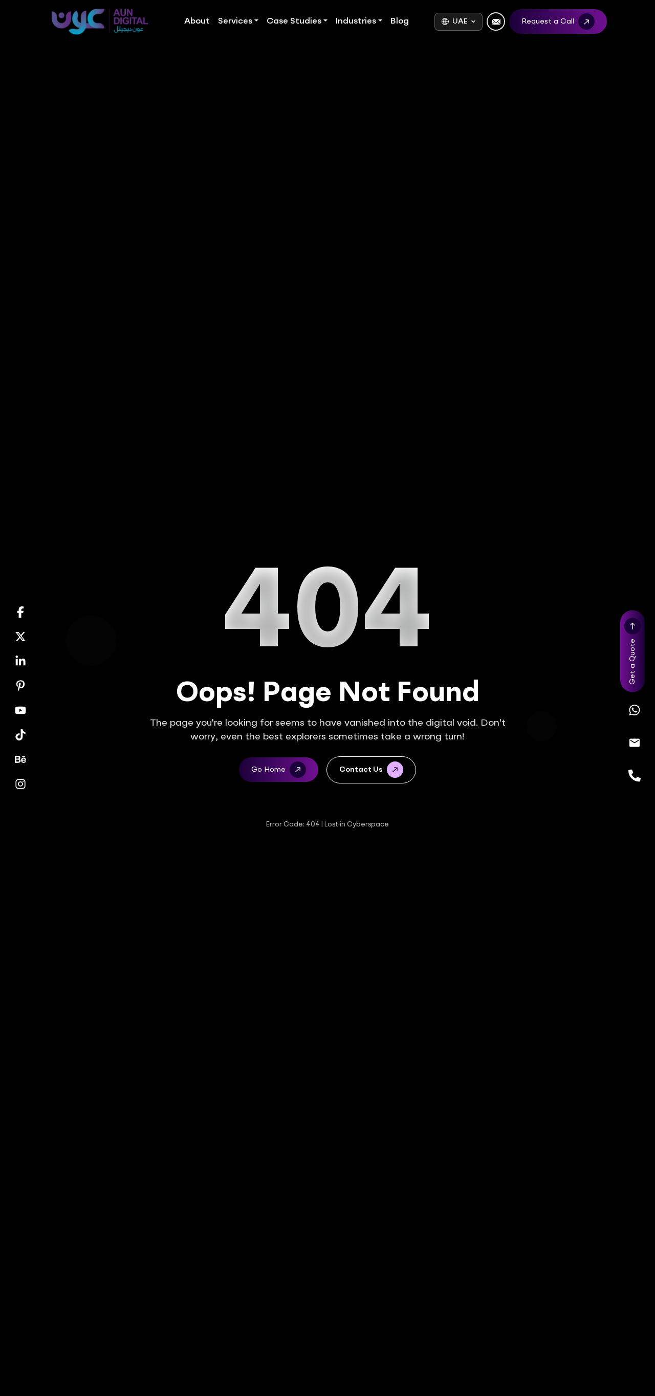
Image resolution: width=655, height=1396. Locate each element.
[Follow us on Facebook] (20, 612)
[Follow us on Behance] (20, 759)
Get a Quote (632, 662)
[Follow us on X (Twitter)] (20, 636)
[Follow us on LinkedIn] (20, 661)
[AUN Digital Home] (99, 21)
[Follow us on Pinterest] (20, 685)
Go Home (268, 769)
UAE (460, 21)
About (197, 21)
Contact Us (361, 769)
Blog (399, 21)
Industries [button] (356, 21)
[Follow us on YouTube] (20, 710)
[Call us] (634, 776)
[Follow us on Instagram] (20, 784)
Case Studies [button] (294, 21)
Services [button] (235, 21)
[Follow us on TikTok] (20, 735)
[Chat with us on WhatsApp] (634, 710)
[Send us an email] (634, 743)
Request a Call (547, 21)
